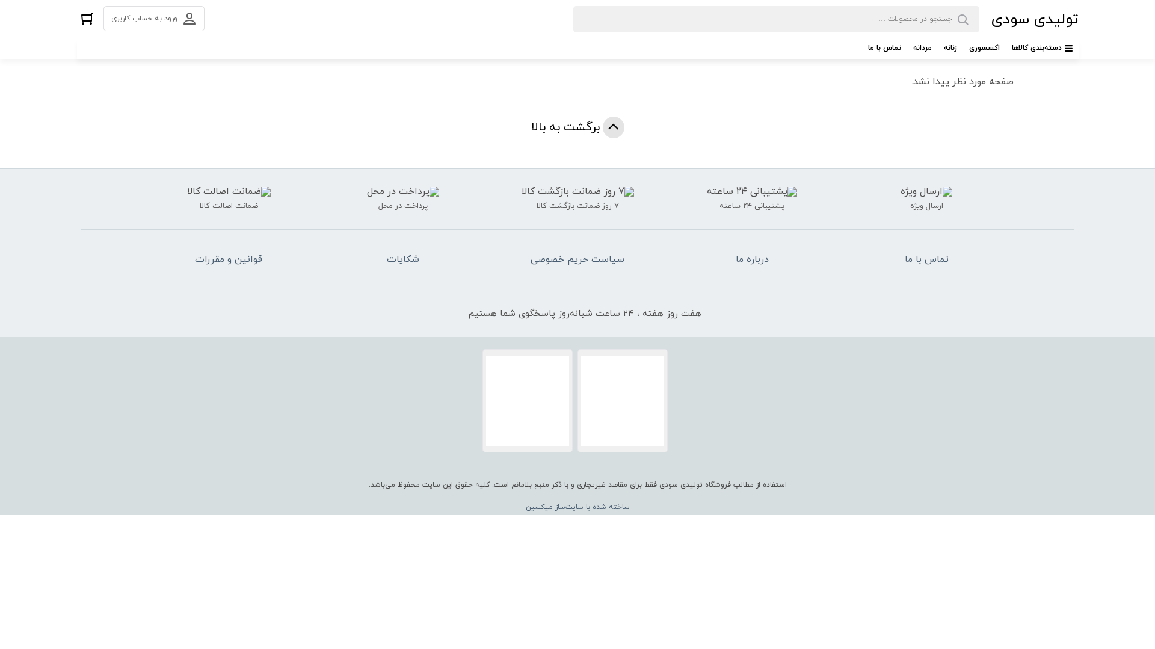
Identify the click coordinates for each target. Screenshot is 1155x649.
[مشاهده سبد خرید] (87, 18)
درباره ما (752, 259)
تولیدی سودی (1035, 19)
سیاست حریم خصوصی (577, 259)
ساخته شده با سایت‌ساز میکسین (578, 507)
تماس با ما (884, 48)
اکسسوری (984, 48)
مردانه (922, 48)
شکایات (403, 259)
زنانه (950, 48)
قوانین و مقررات (228, 259)
